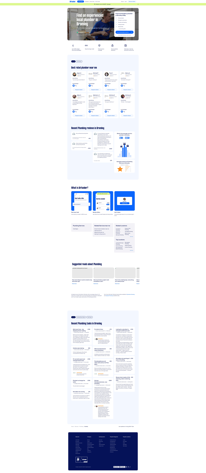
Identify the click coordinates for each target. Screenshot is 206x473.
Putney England (128, 96)
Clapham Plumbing (109, 295)
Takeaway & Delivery (113, 444)
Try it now (108, 4)
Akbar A (79, 95)
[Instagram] (128, 466)
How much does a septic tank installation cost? (101, 280)
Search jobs (77, 444)
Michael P (95, 73)
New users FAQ (78, 453)
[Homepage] (72, 1)
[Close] (138, 4)
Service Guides (78, 447)
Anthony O (112, 95)
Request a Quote (78, 89)
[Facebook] (126, 467)
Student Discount (78, 450)
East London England (97, 96)
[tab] (73, 61)
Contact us (89, 450)
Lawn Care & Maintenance (114, 450)
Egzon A (79, 73)
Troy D (110, 73)
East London (125, 441)
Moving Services (112, 447)
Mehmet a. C (96, 95)
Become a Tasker (132, 1)
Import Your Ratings (102, 444)
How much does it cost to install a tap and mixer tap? (82, 280)
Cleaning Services (112, 441)
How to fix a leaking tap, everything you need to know (124, 280)
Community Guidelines (90, 444)
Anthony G (128, 95)
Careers (88, 441)
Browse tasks (101, 441)
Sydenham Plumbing (131, 294)
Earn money (77, 441)
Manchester (125, 444)
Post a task (80, 1)
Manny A (127, 73)
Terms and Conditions (90, 447)
